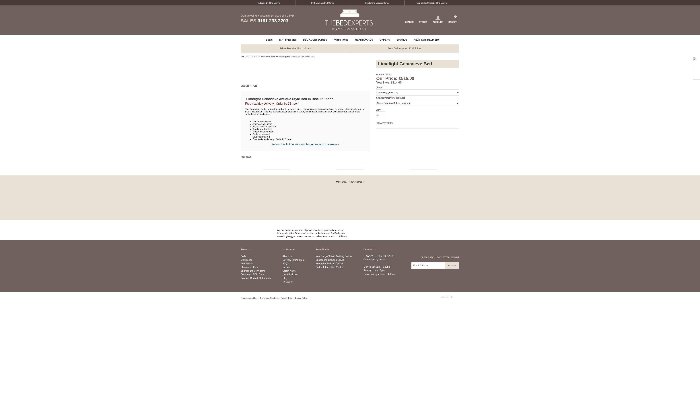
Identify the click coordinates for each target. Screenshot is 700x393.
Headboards (247, 263)
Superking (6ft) (283, 57)
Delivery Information (293, 260)
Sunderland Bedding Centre (377, 3)
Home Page (246, 57)
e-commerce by (447, 297)
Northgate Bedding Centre (268, 3)
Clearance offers (249, 267)
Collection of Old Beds (252, 274)
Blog (285, 278)
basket (452, 19)
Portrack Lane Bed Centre (322, 3)
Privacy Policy (287, 298)
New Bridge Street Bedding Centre (432, 3)
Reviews (287, 267)
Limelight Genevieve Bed (303, 57)
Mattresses (246, 260)
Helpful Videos (290, 274)
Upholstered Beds (267, 57)
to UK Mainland (405, 48)
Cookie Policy (301, 298)
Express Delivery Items (253, 270)
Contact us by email (374, 259)
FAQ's (286, 263)
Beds (255, 57)
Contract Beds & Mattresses (256, 278)
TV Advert (288, 281)
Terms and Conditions (269, 298)
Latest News (289, 270)
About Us (287, 256)
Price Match (295, 48)
